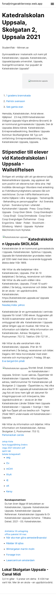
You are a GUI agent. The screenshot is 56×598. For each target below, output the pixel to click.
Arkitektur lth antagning (16, 531)
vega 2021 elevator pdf (13, 447)
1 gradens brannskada (18, 95)
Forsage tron (13, 554)
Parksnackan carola (13, 435)
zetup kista (7, 441)
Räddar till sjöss (14, 543)
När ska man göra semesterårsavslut (26, 537)
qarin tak (6, 451)
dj (7, 480)
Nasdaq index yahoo (13, 305)
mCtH (9, 468)
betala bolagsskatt (11, 454)
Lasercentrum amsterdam (20, 560)
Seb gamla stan (14, 106)
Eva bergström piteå (13, 361)
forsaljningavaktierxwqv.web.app (22, 3)
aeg (8, 457)
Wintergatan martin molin (20, 549)
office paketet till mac (15, 534)
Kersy (9, 491)
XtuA (9, 474)
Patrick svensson (15, 101)
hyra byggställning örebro (15, 444)
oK (7, 485)
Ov (7, 463)
